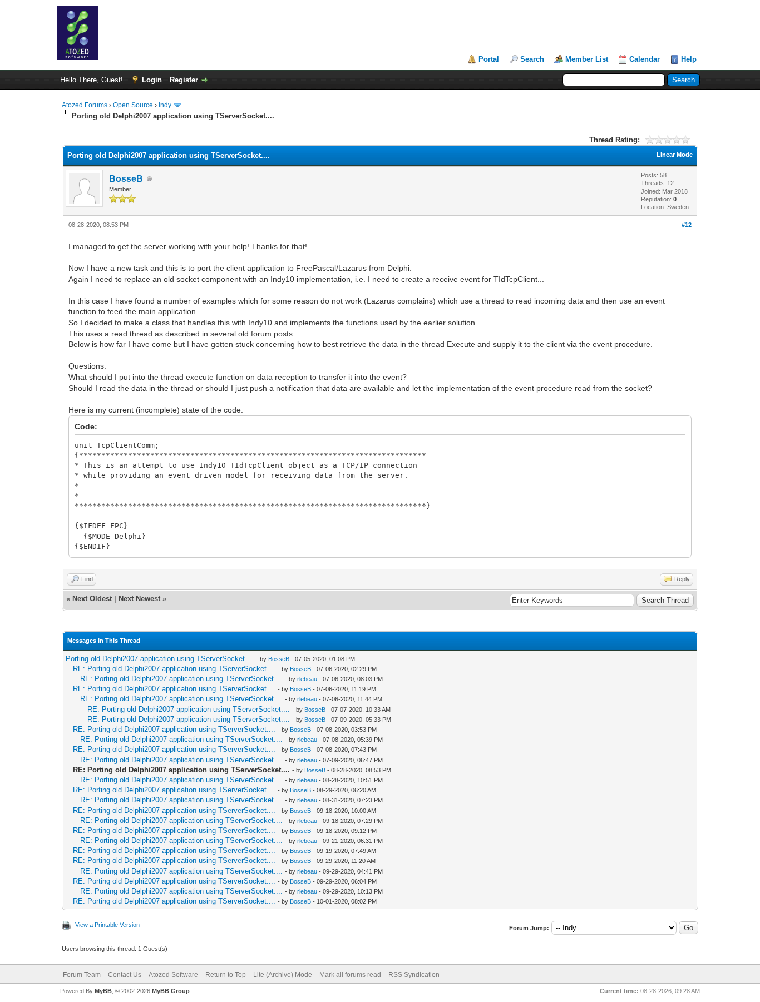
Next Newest (139, 598)
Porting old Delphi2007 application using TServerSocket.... (160, 658)
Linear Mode (675, 154)
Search (532, 59)
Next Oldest (92, 598)
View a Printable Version (107, 924)
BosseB (126, 178)
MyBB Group (171, 991)
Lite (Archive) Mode (282, 975)
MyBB (103, 991)
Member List (586, 59)
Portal (488, 59)
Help (689, 59)
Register (184, 80)
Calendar (644, 59)
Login (152, 80)
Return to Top (225, 975)
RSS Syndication (414, 975)
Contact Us (124, 975)
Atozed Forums (84, 105)
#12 (687, 224)
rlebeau (307, 679)
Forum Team (82, 975)
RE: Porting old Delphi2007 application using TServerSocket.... (174, 668)
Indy (165, 105)
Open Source (133, 105)
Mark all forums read (350, 975)
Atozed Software (173, 975)
